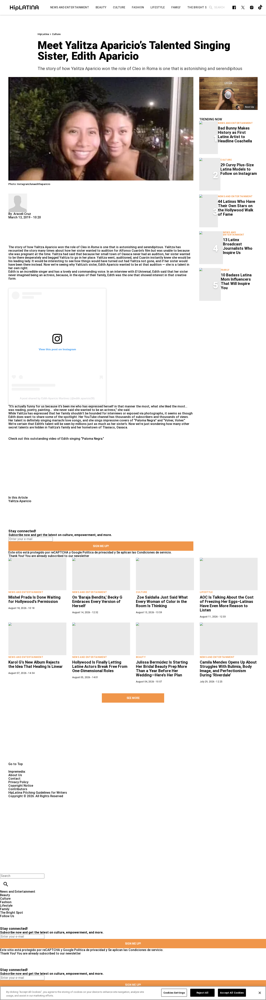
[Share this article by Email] (41, 221)
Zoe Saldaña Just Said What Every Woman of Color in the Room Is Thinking (162, 601)
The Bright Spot (11, 912)
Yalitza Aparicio (45, 247)
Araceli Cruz (22, 214)
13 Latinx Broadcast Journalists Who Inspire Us (237, 246)
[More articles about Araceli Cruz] (17, 195)
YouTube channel (96, 417)
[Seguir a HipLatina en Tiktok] (260, 7)
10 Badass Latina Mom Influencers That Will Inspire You (236, 281)
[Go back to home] (109, 812)
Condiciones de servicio (154, 552)
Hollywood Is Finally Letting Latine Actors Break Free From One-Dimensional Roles (99, 666)
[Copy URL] (17, 232)
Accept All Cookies (232, 992)
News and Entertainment (235, 123)
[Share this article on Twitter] (32, 221)
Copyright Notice (20, 785)
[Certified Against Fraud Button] (22, 799)
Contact (14, 778)
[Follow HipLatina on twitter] (243, 7)
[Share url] (12, 241)
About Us (15, 775)
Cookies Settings (174, 992)
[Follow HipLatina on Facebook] (234, 7)
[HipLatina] (24, 7)
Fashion (5, 902)
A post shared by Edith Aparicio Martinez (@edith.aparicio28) (57, 398)
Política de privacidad (98, 552)
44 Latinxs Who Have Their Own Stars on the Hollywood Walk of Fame (236, 208)
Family (225, 270)
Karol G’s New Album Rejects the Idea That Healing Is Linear (35, 664)
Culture (56, 34)
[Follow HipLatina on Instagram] (251, 7)
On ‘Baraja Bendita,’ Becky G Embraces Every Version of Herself (97, 601)
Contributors (17, 789)
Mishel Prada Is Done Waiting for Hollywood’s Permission (34, 599)
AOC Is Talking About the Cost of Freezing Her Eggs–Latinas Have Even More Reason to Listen (227, 603)
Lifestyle (206, 592)
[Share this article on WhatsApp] (13, 221)
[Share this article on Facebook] (22, 221)
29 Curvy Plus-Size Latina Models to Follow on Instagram (238, 169)
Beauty (141, 657)
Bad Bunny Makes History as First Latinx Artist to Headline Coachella (235, 134)
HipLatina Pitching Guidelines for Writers (37, 792)
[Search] (210, 7)
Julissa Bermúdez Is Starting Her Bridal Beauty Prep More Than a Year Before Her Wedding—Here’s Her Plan (162, 668)
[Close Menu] (4, 869)
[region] (133, 993)
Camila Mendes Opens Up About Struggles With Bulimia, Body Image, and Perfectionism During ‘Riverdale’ (228, 668)
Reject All (202, 992)
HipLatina (43, 34)
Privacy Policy (18, 782)
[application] (228, 93)
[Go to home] (133, 736)
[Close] (259, 993)
